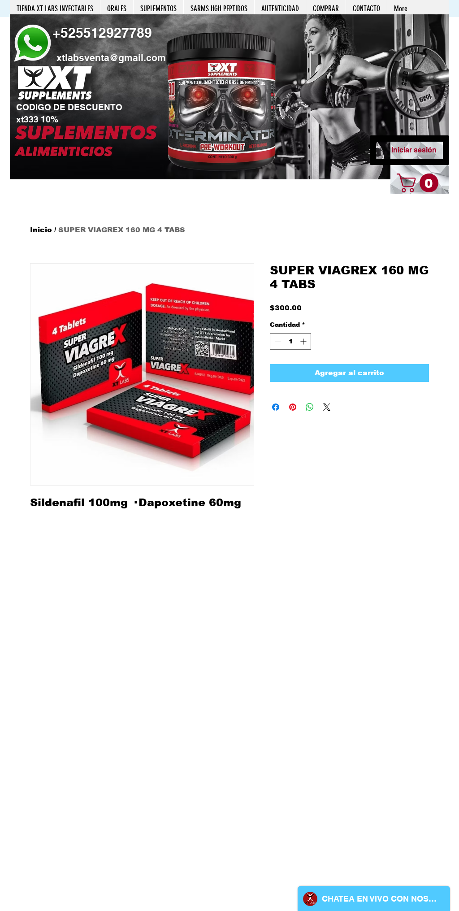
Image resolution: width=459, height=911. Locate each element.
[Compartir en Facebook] (275, 407)
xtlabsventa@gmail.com (111, 57)
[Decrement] (276, 341)
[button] (229, 96)
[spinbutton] (290, 341)
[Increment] (304, 341)
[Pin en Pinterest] (292, 407)
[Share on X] (326, 407)
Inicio (41, 230)
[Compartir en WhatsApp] (309, 407)
